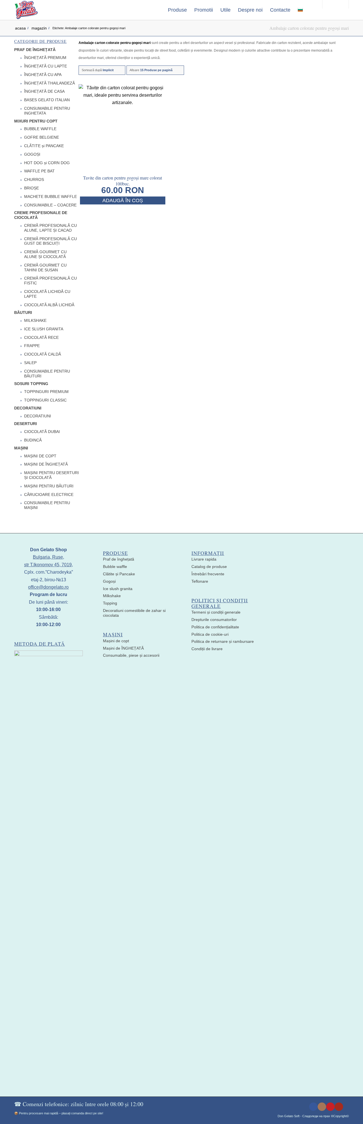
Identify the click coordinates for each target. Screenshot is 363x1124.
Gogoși (109, 581)
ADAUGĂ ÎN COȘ (122, 200)
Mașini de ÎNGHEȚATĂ (123, 648)
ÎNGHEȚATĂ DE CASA (44, 91)
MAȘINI (21, 448)
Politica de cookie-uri (210, 634)
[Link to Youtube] (339, 1106)
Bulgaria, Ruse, (48, 557)
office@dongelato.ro (48, 587)
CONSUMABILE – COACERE (50, 205)
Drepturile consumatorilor (214, 619)
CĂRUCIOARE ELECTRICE (48, 494)
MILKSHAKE (35, 320)
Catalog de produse (209, 566)
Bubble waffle (115, 566)
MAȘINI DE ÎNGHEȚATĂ (46, 464)
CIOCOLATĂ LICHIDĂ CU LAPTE (47, 294)
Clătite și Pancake (119, 574)
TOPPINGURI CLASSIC (45, 400)
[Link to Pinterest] (330, 1106)
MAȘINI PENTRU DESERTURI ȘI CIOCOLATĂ (51, 475)
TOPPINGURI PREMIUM (46, 391)
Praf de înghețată (118, 559)
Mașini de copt (116, 641)
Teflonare (199, 581)
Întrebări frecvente (207, 574)
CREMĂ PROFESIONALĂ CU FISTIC (50, 280)
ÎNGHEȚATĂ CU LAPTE (45, 66)
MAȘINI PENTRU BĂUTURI (48, 486)
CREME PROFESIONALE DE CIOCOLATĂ (40, 215)
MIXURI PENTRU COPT (36, 121)
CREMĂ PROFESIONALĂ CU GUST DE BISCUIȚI (50, 241)
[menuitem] (177, 10)
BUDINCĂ (33, 440)
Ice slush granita (117, 588)
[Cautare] (312, 10)
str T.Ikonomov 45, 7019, (48, 564)
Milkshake (112, 595)
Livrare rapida (203, 559)
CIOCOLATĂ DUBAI (42, 431)
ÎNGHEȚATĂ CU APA (43, 74)
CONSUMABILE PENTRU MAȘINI (47, 505)
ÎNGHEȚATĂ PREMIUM (45, 57)
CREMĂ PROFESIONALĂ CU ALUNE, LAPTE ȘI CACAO (50, 228)
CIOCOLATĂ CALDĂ (42, 354)
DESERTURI (25, 423)
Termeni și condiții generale (215, 612)
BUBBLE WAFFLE (40, 128)
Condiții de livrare (207, 648)
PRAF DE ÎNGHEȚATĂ (35, 49)
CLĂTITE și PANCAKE (44, 145)
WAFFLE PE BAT (39, 171)
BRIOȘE (31, 188)
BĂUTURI (23, 312)
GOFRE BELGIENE (41, 137)
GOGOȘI (32, 154)
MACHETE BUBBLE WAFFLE (50, 196)
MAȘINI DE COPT (40, 456)
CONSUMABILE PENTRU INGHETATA (47, 110)
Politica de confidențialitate (215, 627)
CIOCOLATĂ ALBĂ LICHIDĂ (49, 305)
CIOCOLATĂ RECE (41, 337)
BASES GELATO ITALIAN (47, 100)
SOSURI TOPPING (31, 383)
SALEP (30, 362)
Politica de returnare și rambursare (222, 641)
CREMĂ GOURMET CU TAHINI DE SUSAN (45, 267)
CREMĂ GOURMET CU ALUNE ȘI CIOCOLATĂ (45, 254)
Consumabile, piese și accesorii (131, 655)
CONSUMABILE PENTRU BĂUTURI (47, 373)
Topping (110, 603)
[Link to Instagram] (322, 1106)
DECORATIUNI (27, 408)
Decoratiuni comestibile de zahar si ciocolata (134, 613)
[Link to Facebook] (313, 1106)
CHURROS (34, 179)
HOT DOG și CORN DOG (47, 162)
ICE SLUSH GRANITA (43, 329)
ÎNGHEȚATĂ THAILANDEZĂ (49, 83)
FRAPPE (32, 345)
